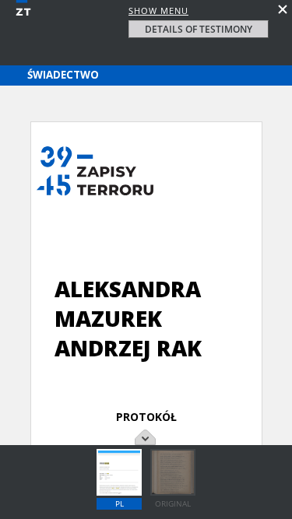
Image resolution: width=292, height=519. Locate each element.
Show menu (158, 10)
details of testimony (198, 29)
